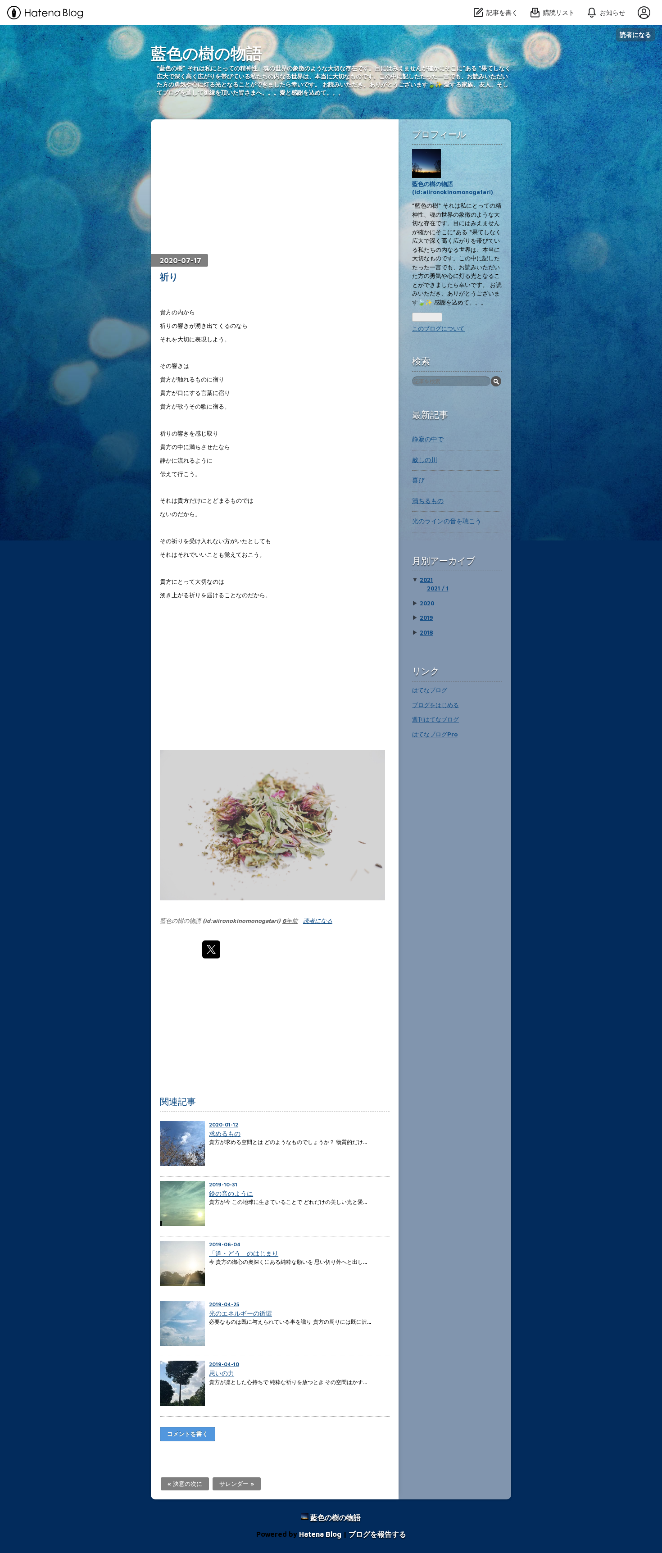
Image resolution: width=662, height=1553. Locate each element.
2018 (426, 632)
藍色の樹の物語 (206, 53)
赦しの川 (424, 459)
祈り (169, 277)
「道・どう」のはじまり (243, 1253)
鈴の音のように (231, 1193)
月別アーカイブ (443, 560)
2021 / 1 (438, 588)
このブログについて (438, 328)
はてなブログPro (435, 734)
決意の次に (185, 1483)
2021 (426, 579)
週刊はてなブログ (435, 719)
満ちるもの (428, 500)
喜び (418, 480)
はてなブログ (429, 690)
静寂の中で (428, 439)
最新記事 (430, 414)
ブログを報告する (377, 1534)
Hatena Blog (320, 1534)
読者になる (635, 34)
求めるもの (224, 1133)
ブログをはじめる (435, 704)
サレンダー (236, 1483)
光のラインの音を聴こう (446, 521)
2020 (427, 603)
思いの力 (221, 1373)
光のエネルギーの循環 (240, 1313)
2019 (426, 617)
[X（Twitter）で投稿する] (211, 949)
